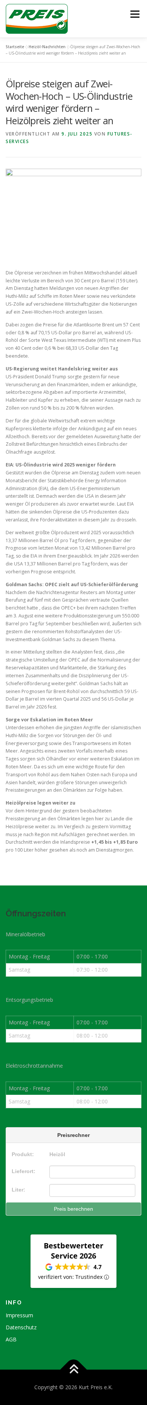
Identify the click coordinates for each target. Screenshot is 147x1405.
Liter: (18, 1190)
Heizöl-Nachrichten (47, 46)
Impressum (19, 1315)
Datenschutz (21, 1327)
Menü (134, 14)
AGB (11, 1339)
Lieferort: (23, 1171)
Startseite (15, 46)
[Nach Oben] (73, 1369)
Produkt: (23, 1154)
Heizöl (57, 1154)
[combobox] (92, 1172)
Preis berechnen (73, 1209)
